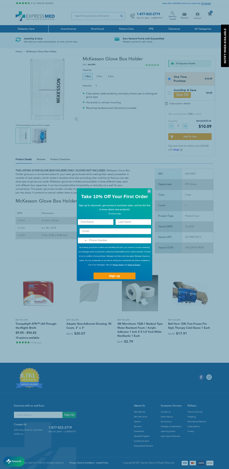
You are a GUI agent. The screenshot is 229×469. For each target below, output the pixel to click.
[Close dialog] (149, 191)
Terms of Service (134, 265)
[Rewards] (13, 461)
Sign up (114, 276)
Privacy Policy (118, 265)
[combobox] (83, 240)
